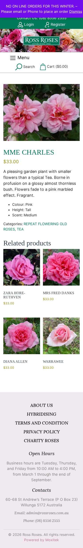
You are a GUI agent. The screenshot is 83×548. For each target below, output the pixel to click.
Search (28, 66)
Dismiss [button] (75, 11)
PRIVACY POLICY (41, 431)
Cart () (57, 66)
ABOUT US (41, 405)
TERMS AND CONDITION (41, 423)
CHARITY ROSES (41, 440)
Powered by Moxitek (41, 540)
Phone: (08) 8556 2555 (41, 520)
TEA (20, 229)
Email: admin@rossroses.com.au (41, 513)
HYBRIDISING (41, 414)
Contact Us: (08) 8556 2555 (41, 18)
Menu (22, 57)
